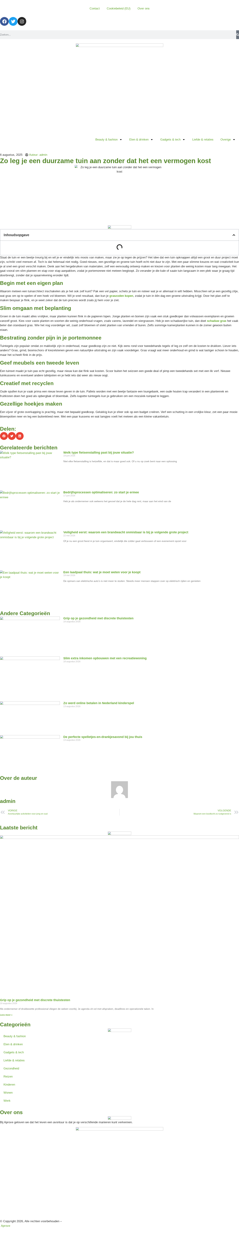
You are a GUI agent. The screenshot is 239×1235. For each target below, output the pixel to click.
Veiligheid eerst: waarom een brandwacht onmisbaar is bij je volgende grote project (125, 532)
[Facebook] (4, 21)
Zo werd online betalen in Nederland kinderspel (98, 703)
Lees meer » (6, 1015)
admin (7, 801)
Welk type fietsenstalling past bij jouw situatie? (98, 452)
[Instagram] (21, 21)
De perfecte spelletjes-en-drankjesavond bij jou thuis (102, 737)
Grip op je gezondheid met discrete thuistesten (98, 618)
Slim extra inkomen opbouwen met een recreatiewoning (105, 658)
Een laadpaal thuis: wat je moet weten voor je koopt (101, 572)
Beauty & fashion (106, 139)
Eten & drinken (139, 139)
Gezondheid (11, 1068)
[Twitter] (13, 21)
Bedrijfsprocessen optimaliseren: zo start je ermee (101, 492)
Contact (95, 8)
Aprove (5, 1225)
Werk (6, 1100)
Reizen (8, 1076)
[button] (233, 235)
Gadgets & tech (170, 139)
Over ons (144, 8)
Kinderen (9, 1084)
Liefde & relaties (202, 139)
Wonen (8, 1092)
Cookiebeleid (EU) (119, 8)
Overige (225, 139)
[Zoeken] (237, 34)
